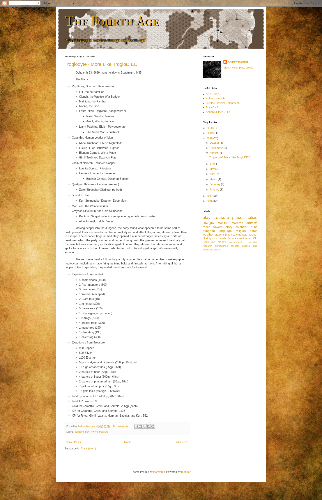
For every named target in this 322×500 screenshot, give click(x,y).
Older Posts (181, 442)
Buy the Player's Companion (223, 103)
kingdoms (212, 238)
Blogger (185, 472)
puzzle (222, 238)
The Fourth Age (112, 21)
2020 (210, 128)
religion (241, 230)
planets (222, 242)
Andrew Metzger (238, 61)
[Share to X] (144, 426)
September (216, 148)
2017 (210, 195)
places (238, 217)
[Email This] (136, 426)
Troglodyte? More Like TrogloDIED (101, 64)
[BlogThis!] (140, 426)
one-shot (252, 242)
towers (94, 431)
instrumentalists (237, 242)
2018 (210, 138)
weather (208, 234)
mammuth (159, 472)
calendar (241, 227)
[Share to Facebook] (148, 426)
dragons (220, 234)
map (227, 234)
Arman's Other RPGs (218, 112)
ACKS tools (212, 94)
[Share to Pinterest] (152, 426)
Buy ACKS (212, 107)
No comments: (121, 426)
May (212, 169)
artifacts (251, 223)
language (225, 230)
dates (253, 230)
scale (234, 234)
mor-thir (223, 223)
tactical (235, 246)
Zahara (232, 238)
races (206, 227)
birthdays (207, 249)
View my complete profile (238, 67)
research (207, 246)
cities (252, 217)
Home (127, 442)
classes (246, 246)
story (229, 227)
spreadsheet (221, 246)
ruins (254, 227)
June (213, 163)
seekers (216, 249)
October (215, 142)
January (215, 189)
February (215, 184)
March (214, 179)
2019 (210, 133)
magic (208, 222)
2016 (210, 200)
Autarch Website (215, 98)
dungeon (79, 431)
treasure (103, 431)
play (87, 431)
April (213, 174)
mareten (237, 223)
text (250, 238)
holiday (242, 234)
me (213, 242)
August (214, 153)
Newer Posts (73, 442)
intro (255, 246)
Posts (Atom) (88, 448)
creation (242, 238)
